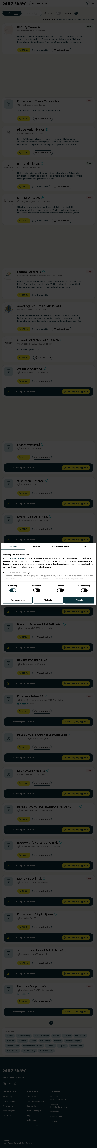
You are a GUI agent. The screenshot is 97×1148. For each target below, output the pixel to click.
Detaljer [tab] (36, 546)
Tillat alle (79, 600)
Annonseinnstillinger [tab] (60, 546)
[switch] (36, 590)
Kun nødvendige (17, 600)
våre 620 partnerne (15, 558)
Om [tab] (84, 546)
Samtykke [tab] (13, 546)
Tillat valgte (48, 600)
